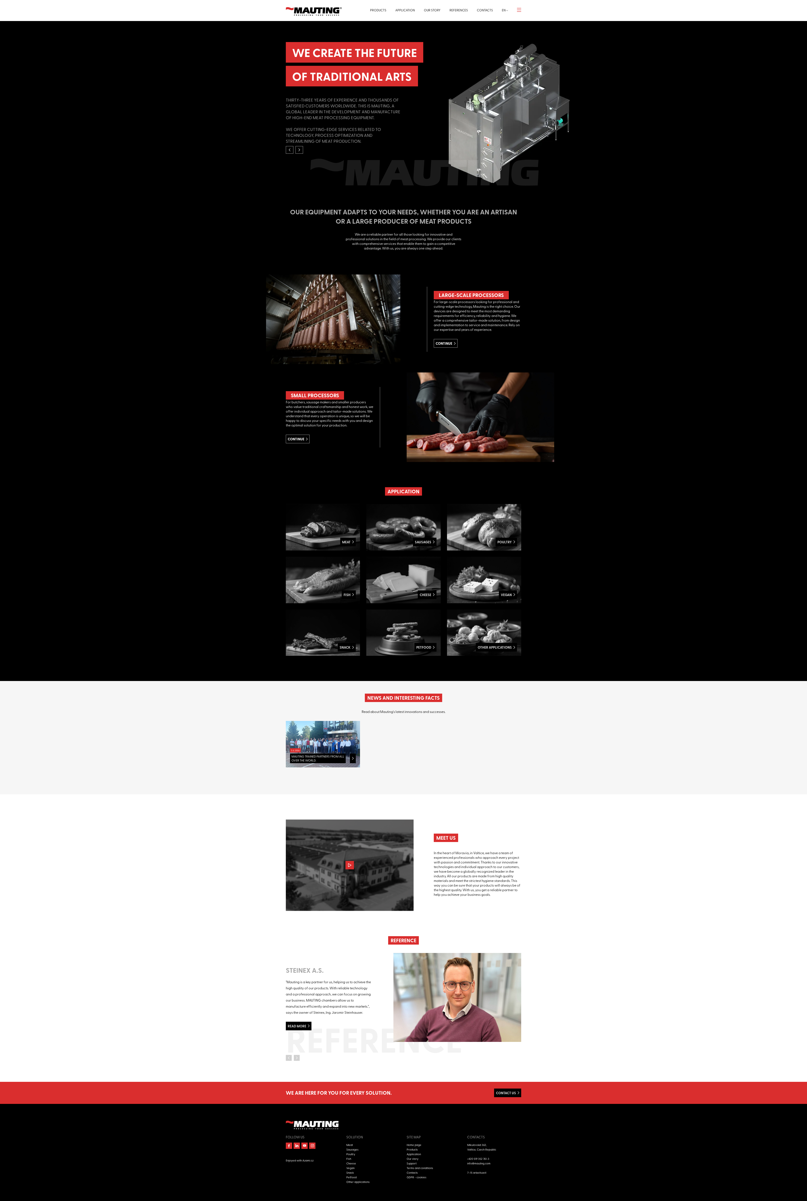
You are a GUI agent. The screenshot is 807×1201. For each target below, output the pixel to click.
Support (412, 1163)
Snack (350, 1172)
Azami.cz (308, 1160)
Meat (349, 1145)
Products (412, 1149)
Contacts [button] (485, 10)
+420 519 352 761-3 (478, 1158)
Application (414, 1154)
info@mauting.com (479, 1163)
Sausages (352, 1149)
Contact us (506, 1092)
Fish (348, 1158)
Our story (412, 1158)
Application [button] (405, 10)
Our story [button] (432, 10)
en (504, 10)
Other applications (358, 1182)
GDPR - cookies (416, 1177)
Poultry (350, 1154)
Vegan (350, 1168)
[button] (289, 150)
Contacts (412, 1172)
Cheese (351, 1163)
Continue (444, 343)
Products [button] (378, 10)
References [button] (459, 10)
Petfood (351, 1177)
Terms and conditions (420, 1168)
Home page (414, 1145)
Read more (297, 1026)
